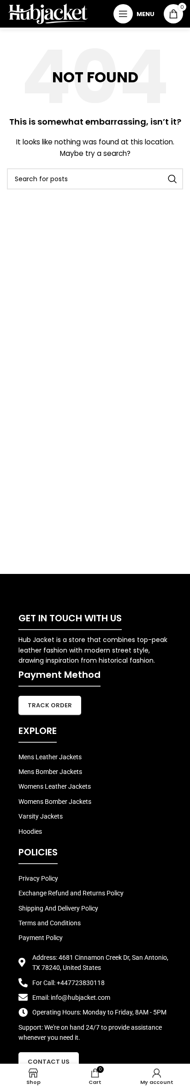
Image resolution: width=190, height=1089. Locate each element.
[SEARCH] (172, 178)
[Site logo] (48, 13)
